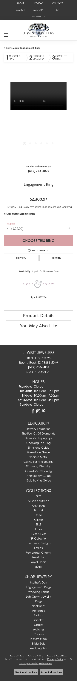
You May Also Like (38, 325)
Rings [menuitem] (38, 601)
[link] (20, 3)
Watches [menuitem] (38, 629)
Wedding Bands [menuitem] (38, 591)
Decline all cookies (26, 672)
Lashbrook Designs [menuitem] (39, 543)
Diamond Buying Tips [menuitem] (38, 438)
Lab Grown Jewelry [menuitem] (38, 596)
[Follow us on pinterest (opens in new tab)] (43, 411)
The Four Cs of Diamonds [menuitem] (38, 433)
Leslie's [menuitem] (38, 547)
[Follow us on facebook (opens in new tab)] (33, 411)
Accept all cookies (51, 672)
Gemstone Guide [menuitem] (38, 452)
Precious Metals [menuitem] (38, 457)
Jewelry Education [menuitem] (38, 428)
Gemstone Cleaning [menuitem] (38, 471)
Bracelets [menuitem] (38, 620)
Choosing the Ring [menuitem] (38, 442)
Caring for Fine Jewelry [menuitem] (38, 461)
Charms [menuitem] (38, 634)
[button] (19, 10)
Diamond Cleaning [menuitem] (38, 466)
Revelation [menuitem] (38, 557)
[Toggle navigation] (6, 34)
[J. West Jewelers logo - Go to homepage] (38, 30)
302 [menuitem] (38, 496)
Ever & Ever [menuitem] (38, 533)
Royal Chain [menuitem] (38, 562)
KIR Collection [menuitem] (38, 538)
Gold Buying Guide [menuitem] (38, 480)
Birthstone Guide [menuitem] (38, 447)
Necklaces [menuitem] (38, 606)
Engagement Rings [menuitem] (38, 587)
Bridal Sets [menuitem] (38, 643)
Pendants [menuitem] (38, 610)
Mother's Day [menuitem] (38, 582)
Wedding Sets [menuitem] (38, 648)
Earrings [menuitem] (38, 615)
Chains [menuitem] (38, 624)
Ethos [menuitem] (38, 529)
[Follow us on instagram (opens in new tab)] (38, 411)
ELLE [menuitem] (38, 524)
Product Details (38, 315)
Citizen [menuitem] (38, 519)
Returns (56, 257)
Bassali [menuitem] (38, 510)
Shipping (21, 257)
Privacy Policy (55, 659)
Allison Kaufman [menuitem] (38, 501)
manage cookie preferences (35, 663)
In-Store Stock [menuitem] (38, 638)
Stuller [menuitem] (38, 566)
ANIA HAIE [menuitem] (38, 505)
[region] (38, 117)
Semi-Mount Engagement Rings (23, 48)
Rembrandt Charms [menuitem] (39, 552)
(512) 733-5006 (38, 171)
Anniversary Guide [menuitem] (39, 475)
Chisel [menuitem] (38, 515)
